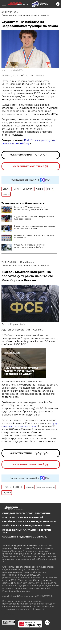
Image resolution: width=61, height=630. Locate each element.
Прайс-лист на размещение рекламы (26, 525)
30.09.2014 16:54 (9, 12)
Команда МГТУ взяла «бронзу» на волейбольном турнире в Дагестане (31, 208)
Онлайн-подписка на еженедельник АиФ (29, 521)
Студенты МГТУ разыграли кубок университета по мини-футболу (29, 246)
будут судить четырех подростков (29, 425)
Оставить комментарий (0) (30, 166)
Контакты (8, 517)
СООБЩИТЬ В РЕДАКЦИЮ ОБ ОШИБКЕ (24, 536)
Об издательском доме (17, 513)
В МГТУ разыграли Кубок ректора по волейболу (28, 142)
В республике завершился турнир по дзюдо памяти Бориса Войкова (34, 227)
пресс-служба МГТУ (12, 70)
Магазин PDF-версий (30, 517)
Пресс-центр (43, 513)
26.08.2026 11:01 (9, 262)
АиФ (22, 324)
